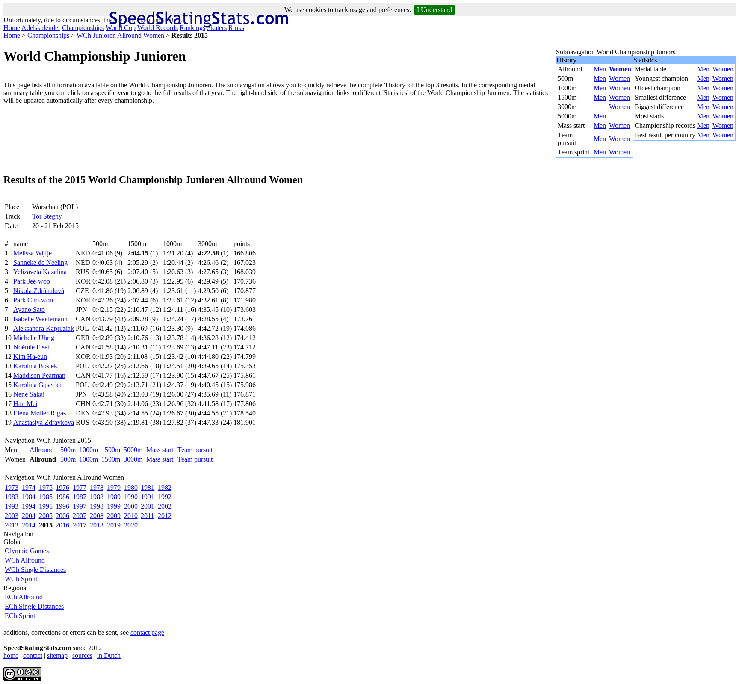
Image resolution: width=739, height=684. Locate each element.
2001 (147, 506)
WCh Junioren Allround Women (120, 35)
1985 (46, 496)
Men (600, 69)
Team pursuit (195, 449)
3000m (133, 459)
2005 (46, 515)
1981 (147, 487)
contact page (147, 632)
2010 (131, 515)
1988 (96, 496)
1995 (46, 506)
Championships (83, 27)
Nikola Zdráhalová (38, 290)
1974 (28, 487)
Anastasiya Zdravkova (43, 422)
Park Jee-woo (31, 281)
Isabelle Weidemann (40, 319)
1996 (62, 506)
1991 (147, 496)
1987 (79, 496)
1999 (114, 506)
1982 (164, 487)
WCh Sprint (21, 579)
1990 (131, 496)
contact (32, 655)
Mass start (159, 449)
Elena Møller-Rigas (39, 413)
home (10, 655)
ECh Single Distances (34, 606)
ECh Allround (24, 597)
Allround (42, 449)
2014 (28, 525)
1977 (79, 487)
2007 (79, 515)
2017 (79, 525)
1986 (62, 496)
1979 (114, 487)
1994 (28, 506)
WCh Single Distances (35, 569)
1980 (131, 487)
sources (82, 655)
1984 (28, 496)
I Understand (434, 9)
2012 (164, 515)
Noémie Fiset (31, 347)
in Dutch (109, 655)
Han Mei (25, 403)
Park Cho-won (33, 300)
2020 (131, 525)
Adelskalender (40, 27)
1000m (88, 449)
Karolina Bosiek (35, 366)
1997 (79, 506)
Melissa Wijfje (32, 253)
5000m (133, 449)
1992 (164, 496)
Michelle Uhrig (33, 337)
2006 (62, 515)
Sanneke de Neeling (40, 262)
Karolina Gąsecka (37, 384)
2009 (114, 515)
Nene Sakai (28, 394)
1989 (114, 496)
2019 (114, 525)
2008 (96, 515)
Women (620, 69)
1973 (11, 487)
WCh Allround (25, 560)
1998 (96, 506)
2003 (11, 515)
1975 (46, 487)
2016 (62, 525)
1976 (62, 487)
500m (68, 449)
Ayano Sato (29, 309)
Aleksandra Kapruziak (43, 328)
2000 (131, 506)
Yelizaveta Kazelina (40, 271)
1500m (110, 449)
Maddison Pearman (39, 375)
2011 (147, 515)
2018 (96, 525)
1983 (11, 496)
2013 (11, 525)
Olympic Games (27, 550)
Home (11, 27)
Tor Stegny (47, 216)
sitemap (57, 655)
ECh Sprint (20, 615)
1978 (96, 487)
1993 (11, 506)
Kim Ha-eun (30, 356)
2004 (28, 515)
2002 (164, 506)
